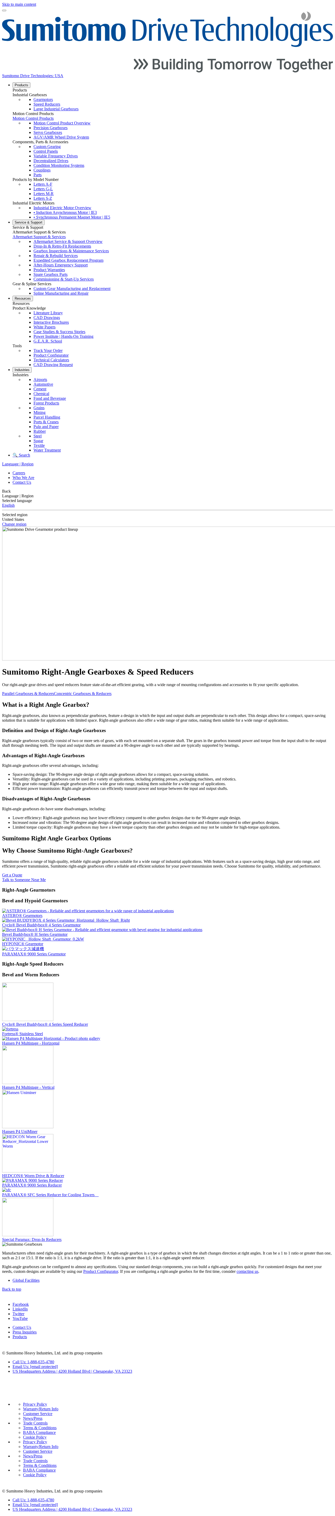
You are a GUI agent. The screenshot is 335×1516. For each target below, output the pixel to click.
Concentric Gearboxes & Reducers (82, 693)
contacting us (247, 1271)
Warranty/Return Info (40, 1409)
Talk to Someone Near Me (24, 879)
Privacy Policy (35, 1404)
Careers (19, 473)
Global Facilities (26, 1280)
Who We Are (23, 477)
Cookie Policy (35, 1437)
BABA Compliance (39, 1432)
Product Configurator (100, 1271)
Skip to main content (19, 4)
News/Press (32, 1418)
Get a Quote (12, 875)
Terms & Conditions (40, 1428)
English (8, 505)
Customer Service (37, 1413)
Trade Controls (35, 1423)
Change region (14, 524)
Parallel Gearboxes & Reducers (28, 693)
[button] (173, 90)
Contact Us (22, 482)
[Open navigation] (4, 10)
